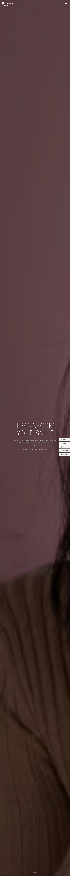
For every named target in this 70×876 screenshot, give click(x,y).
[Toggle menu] (66, 4)
